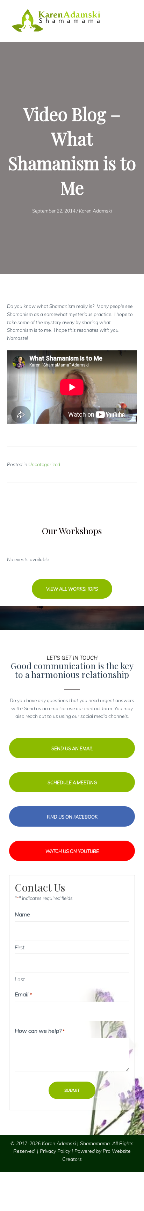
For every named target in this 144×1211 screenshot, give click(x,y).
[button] (72, 589)
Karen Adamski (95, 211)
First (19, 947)
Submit (72, 1090)
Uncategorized (44, 464)
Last (20, 979)
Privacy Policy (55, 1151)
